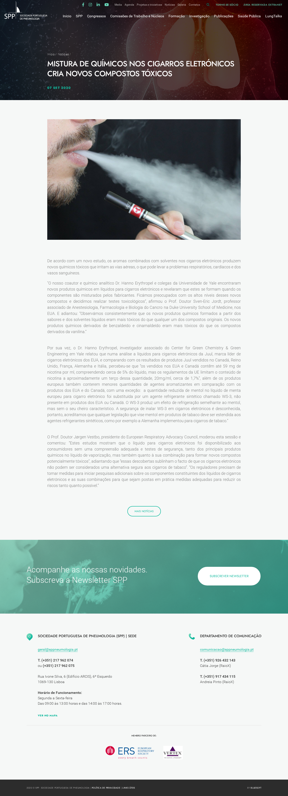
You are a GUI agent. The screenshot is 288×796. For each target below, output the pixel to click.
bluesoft (256, 787)
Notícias (170, 4)
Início (51, 54)
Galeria (182, 4)
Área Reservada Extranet (262, 5)
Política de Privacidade (106, 787)
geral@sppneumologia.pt (58, 649)
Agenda (129, 4)
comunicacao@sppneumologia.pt (227, 649)
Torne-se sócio (227, 5)
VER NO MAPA (48, 715)
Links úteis (128, 787)
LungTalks (273, 16)
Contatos (194, 4)
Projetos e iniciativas (149, 4)
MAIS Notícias (144, 511)
